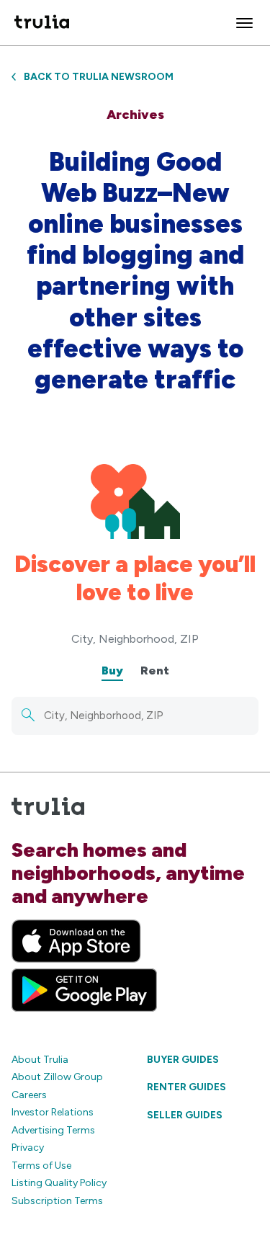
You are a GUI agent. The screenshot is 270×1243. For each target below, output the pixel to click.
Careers (29, 1095)
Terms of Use (41, 1165)
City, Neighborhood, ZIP (135, 639)
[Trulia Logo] (41, 22)
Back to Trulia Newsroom (99, 77)
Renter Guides (186, 1087)
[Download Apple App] (76, 941)
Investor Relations (53, 1112)
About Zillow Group (57, 1077)
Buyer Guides (183, 1059)
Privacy (28, 1147)
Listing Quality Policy (59, 1183)
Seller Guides (184, 1115)
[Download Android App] (84, 990)
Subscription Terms (57, 1201)
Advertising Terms (53, 1130)
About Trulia (40, 1059)
